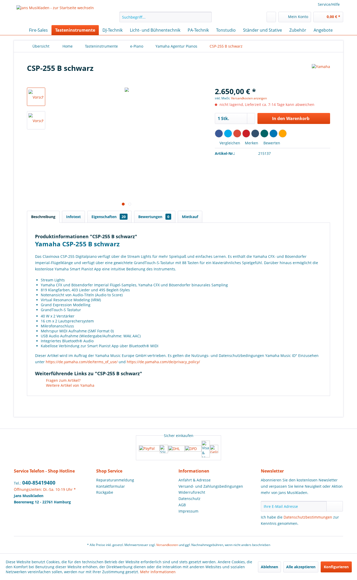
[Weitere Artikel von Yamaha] (321, 73)
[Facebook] (219, 133)
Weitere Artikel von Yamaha (69, 385)
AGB (182, 504)
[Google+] (237, 133)
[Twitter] (228, 133)
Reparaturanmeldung (115, 479)
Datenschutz (189, 498)
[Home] (19, 30)
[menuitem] (165, 17)
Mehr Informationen (158, 571)
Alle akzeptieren (300, 566)
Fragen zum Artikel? (62, 380)
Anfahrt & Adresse (195, 479)
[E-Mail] (282, 133)
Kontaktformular (110, 486)
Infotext (73, 216)
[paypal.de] (149, 448)
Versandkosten (167, 545)
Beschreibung (43, 216)
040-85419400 (38, 482)
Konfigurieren (336, 566)
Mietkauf (190, 216)
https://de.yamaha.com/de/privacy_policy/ (163, 361)
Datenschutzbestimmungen (308, 517)
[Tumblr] (255, 133)
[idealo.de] (214, 449)
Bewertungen (153, 216)
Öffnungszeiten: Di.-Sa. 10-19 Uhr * (45, 489)
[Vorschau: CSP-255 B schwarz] (36, 97)
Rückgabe (104, 492)
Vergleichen (229, 142)
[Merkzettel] (271, 17)
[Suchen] (207, 17)
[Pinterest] (246, 133)
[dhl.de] (176, 449)
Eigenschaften (108, 216)
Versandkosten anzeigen (249, 98)
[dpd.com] (193, 449)
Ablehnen (269, 566)
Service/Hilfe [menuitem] (329, 4)
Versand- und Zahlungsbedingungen (211, 486)
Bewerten (271, 142)
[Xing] (264, 133)
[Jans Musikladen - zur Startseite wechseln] (55, 13)
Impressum (188, 511)
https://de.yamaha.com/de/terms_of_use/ (82, 361)
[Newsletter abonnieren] (334, 506)
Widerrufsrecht (192, 492)
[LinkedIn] (273, 133)
